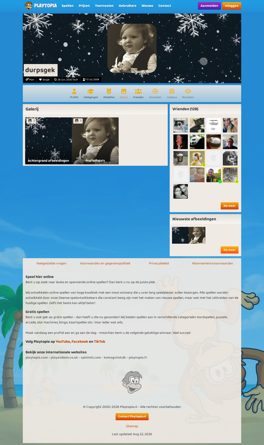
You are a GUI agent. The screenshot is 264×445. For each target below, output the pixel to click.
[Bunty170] (213, 158)
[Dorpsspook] (197, 158)
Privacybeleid (159, 263)
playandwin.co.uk (64, 357)
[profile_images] (197, 235)
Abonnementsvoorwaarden (212, 263)
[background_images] (180, 235)
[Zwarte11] (180, 158)
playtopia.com (37, 357)
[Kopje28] (180, 141)
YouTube (63, 342)
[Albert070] (180, 175)
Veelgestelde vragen (51, 263)
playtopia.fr (138, 357)
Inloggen (231, 6)
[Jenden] (230, 158)
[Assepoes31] (230, 141)
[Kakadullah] (230, 125)
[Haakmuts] (197, 125)
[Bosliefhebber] (230, 175)
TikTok (99, 342)
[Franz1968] (180, 125)
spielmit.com (91, 357)
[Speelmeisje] (213, 141)
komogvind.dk (115, 357)
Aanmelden (209, 6)
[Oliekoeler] (213, 175)
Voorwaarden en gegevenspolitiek (105, 263)
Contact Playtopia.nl (132, 416)
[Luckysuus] (213, 125)
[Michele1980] (180, 191)
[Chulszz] (197, 175)
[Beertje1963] (197, 141)
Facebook (80, 342)
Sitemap (132, 426)
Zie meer (229, 205)
